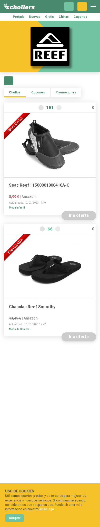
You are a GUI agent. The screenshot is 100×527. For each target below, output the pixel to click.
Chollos (15, 92)
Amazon (29, 197)
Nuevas (34, 17)
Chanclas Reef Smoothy (32, 307)
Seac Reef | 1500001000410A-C (39, 185)
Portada (18, 17)
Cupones (80, 17)
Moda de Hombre (19, 329)
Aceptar (15, 518)
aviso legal (47, 509)
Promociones (66, 92)
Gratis (49, 17)
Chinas (64, 17)
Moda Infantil (17, 207)
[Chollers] (19, 6)
